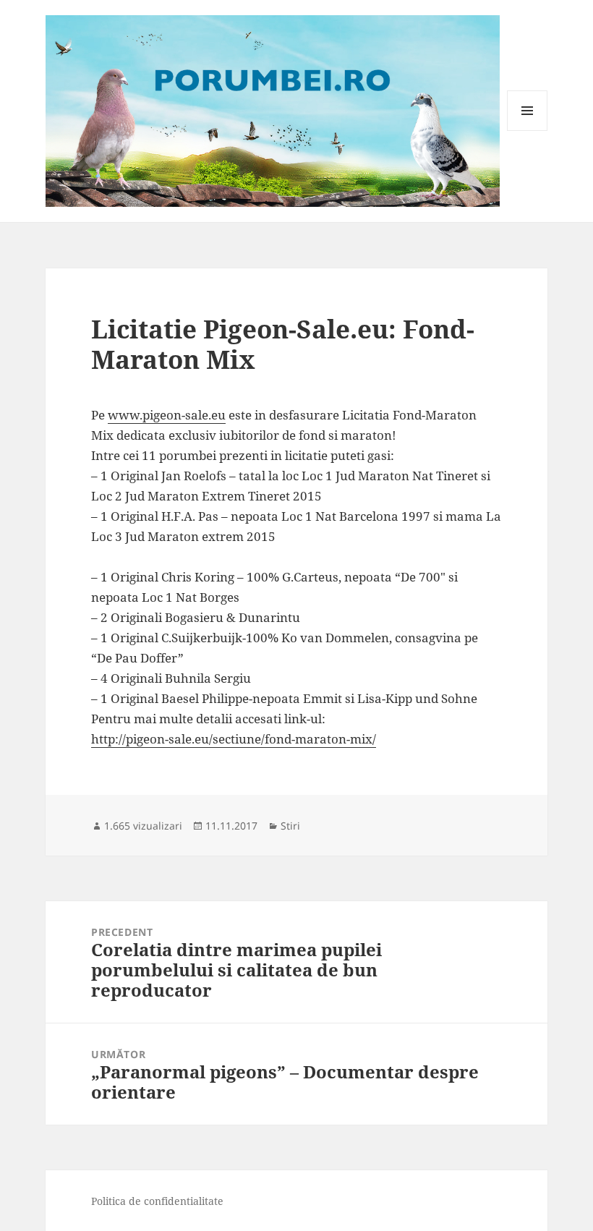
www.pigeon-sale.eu (167, 414)
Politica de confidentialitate (157, 1201)
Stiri (290, 825)
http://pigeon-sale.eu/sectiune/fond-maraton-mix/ (233, 738)
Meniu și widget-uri (527, 130)
